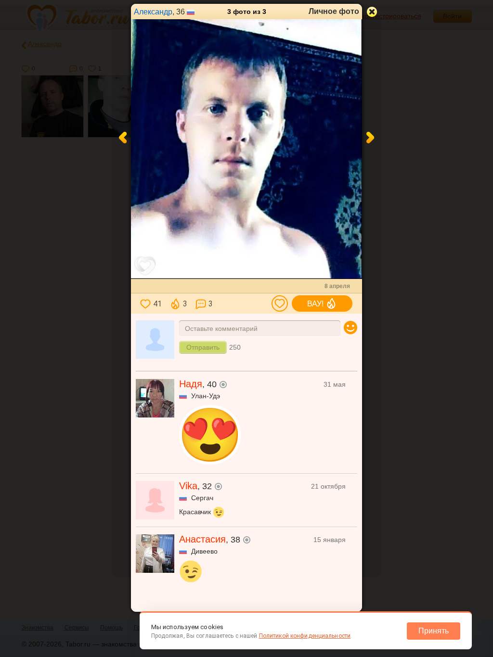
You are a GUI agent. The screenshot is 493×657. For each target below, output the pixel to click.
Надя (190, 384)
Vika (188, 486)
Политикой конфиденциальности (304, 635)
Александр (153, 12)
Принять (433, 631)
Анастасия (202, 539)
